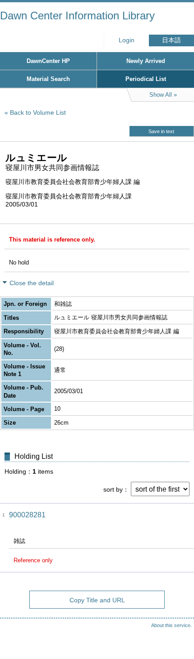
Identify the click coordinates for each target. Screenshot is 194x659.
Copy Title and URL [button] (97, 600)
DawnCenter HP (48, 61)
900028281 (27, 515)
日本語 (171, 40)
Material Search (48, 79)
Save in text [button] (161, 131)
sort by (113, 489)
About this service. (171, 625)
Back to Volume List (38, 112)
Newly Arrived (145, 61)
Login (126, 40)
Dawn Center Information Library (77, 15)
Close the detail (31, 283)
